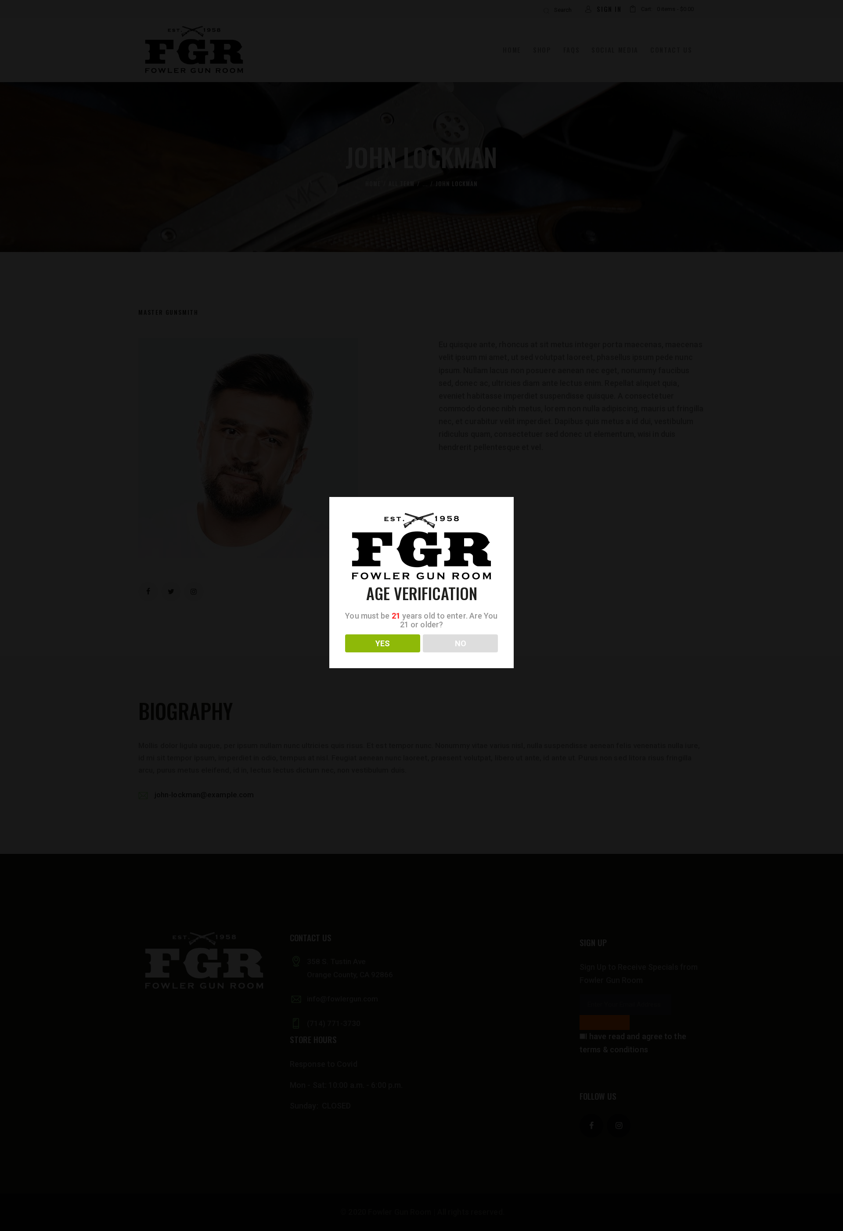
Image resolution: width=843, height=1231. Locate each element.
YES (382, 643)
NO (460, 643)
